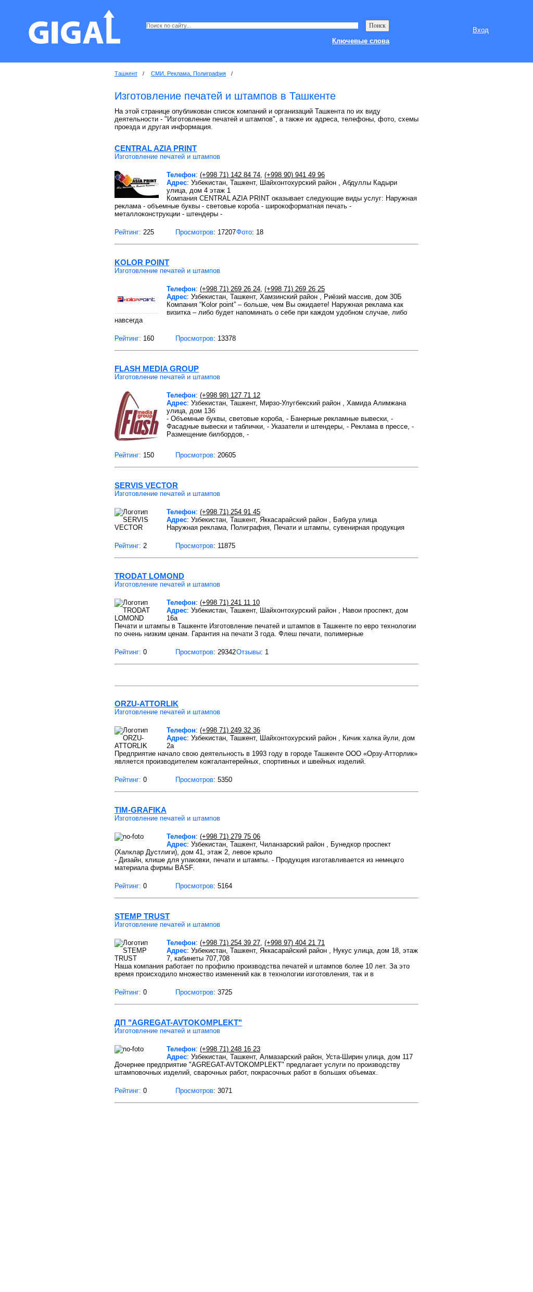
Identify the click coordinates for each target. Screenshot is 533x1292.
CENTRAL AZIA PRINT (156, 148)
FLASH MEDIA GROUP (157, 368)
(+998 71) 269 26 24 (230, 289)
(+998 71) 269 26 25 (294, 289)
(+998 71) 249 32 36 (230, 730)
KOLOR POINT (142, 262)
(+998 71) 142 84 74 (230, 175)
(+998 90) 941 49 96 (294, 175)
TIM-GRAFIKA (141, 809)
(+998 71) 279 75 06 (230, 836)
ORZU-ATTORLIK (147, 703)
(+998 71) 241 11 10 (230, 602)
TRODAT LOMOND (149, 576)
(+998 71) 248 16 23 (230, 1049)
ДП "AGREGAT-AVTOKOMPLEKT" (178, 1022)
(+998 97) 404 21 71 (294, 943)
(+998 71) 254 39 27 (230, 943)
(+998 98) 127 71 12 (230, 395)
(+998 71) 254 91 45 (230, 512)
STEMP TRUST (142, 916)
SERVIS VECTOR (146, 485)
